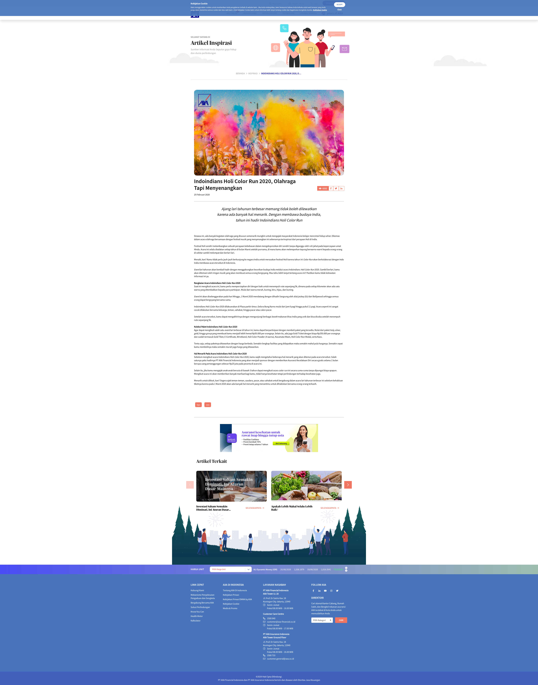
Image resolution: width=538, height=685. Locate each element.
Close (339, 9)
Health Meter (197, 616)
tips (198, 404)
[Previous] (190, 485)
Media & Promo (230, 608)
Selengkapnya (253, 508)
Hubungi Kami (197, 590)
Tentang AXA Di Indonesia (235, 590)
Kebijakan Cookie (320, 10)
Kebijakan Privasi (231, 594)
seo (207, 404)
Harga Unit (197, 569)
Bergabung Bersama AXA (202, 602)
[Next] (348, 485)
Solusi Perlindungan (200, 607)
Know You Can (197, 611)
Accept (340, 4)
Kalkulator (195, 620)
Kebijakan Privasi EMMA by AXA (237, 599)
